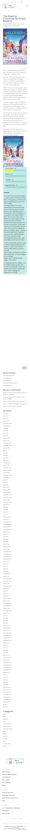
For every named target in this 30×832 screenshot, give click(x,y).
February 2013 (6, 687)
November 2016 (7, 581)
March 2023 (6, 421)
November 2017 (7, 554)
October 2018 (6, 527)
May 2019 (5, 512)
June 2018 (5, 536)
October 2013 (6, 667)
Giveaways (5, 810)
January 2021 (6, 465)
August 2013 (6, 672)
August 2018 (6, 532)
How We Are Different (9, 774)
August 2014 (6, 643)
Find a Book (6, 780)
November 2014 (7, 635)
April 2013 (5, 682)
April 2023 (5, 418)
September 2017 (7, 559)
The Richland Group (21, 828)
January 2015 (6, 630)
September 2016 (7, 586)
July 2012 (5, 704)
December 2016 (7, 578)
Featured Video (7, 724)
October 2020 (6, 472)
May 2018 (5, 539)
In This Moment (7, 378)
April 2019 (5, 514)
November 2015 (7, 606)
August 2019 (6, 504)
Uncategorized (7, 743)
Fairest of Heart (7, 380)
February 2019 (6, 517)
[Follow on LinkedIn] (15, 2)
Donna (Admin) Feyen (10, 24)
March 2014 (6, 655)
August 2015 (6, 613)
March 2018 (6, 544)
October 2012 (6, 697)
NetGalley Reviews (8, 729)
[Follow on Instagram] (12, 2)
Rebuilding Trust (7, 385)
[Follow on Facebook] (8, 2)
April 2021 (5, 458)
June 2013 (5, 677)
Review (5, 734)
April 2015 (5, 623)
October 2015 (6, 608)
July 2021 (5, 450)
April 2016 (5, 593)
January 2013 (6, 689)
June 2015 (5, 618)
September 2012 (7, 699)
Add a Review (6, 782)
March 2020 (6, 487)
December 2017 (7, 551)
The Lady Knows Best (8, 375)
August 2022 (6, 426)
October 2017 (6, 556)
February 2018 (6, 546)
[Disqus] (15, 298)
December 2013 (7, 662)
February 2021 (6, 463)
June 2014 (5, 647)
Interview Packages (8, 795)
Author (5, 714)
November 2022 (7, 423)
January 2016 (6, 601)
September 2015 (7, 610)
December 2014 (7, 633)
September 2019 (7, 502)
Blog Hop (5, 719)
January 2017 (6, 576)
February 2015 (6, 628)
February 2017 (6, 573)
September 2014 (7, 640)
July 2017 (5, 564)
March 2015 (6, 625)
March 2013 (6, 684)
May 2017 (5, 569)
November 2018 (7, 524)
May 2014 (5, 650)
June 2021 (5, 453)
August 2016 (6, 588)
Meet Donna (6, 771)
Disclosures (6, 813)
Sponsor (5, 736)
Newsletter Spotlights (10, 798)
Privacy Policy (20, 826)
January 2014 (6, 660)
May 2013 (5, 680)
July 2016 (5, 591)
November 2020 (7, 470)
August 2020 (6, 477)
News (4, 731)
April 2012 (5, 707)
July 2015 (5, 615)
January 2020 (6, 492)
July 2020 (5, 480)
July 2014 (5, 645)
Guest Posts (6, 726)
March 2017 (6, 571)
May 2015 (5, 620)
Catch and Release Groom (10, 383)
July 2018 (5, 534)
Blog (4, 716)
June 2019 (5, 509)
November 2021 (7, 443)
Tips (4, 741)
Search (24, 368)
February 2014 (6, 657)
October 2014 (6, 638)
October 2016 (6, 583)
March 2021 (6, 460)
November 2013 (7, 665)
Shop (3, 800)
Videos (4, 746)
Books (4, 721)
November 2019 (7, 497)
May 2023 (5, 416)
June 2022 (5, 430)
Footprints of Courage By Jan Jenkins (16, 404)
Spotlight (5, 738)
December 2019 (7, 495)
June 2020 (5, 482)
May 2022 (5, 433)
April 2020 (5, 485)
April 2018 (5, 541)
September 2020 (7, 475)
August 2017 (6, 561)
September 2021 (7, 445)
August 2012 (6, 702)
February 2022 (6, 438)
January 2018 (6, 549)
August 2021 (6, 448)
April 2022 (5, 435)
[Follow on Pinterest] (18, 2)
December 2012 (7, 692)
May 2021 (5, 455)
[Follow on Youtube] (21, 2)
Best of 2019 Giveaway (19, 401)
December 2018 (7, 522)
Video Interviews (7, 792)
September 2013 (7, 670)
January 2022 (6, 440)
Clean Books (6, 777)
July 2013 (5, 675)
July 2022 (5, 428)
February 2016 (6, 598)
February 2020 (6, 490)
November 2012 (7, 694)
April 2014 (5, 652)
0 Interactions (15, 26)
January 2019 (6, 519)
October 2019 (6, 500)
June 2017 (5, 566)
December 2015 (7, 603)
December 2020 (7, 467)
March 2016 (6, 596)
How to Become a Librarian (11, 808)
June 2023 (5, 413)
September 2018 (7, 529)
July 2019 (5, 507)
